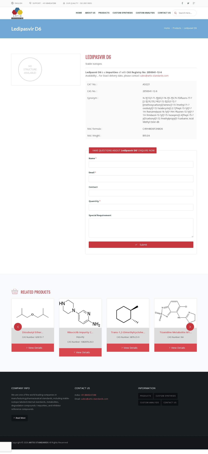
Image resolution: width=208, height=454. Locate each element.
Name (93, 158)
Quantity (94, 201)
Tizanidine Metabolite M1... (176, 332)
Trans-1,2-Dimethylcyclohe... (128, 332)
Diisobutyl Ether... (32, 332)
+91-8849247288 (88, 394)
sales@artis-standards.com (154, 75)
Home (167, 28)
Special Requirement (100, 215)
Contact (93, 186)
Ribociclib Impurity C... (80, 332)
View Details (35, 347)
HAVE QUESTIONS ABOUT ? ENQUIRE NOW (123, 150)
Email (92, 172)
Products (177, 28)
